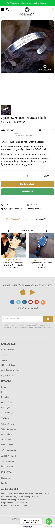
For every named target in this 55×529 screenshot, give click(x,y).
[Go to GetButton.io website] (49, 526)
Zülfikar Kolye (7, 413)
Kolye (3, 387)
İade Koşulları (7, 467)
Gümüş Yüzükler (8, 365)
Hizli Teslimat (7, 435)
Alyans (4, 355)
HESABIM (6, 381)
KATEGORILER (8, 344)
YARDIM (5, 418)
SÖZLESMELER (8, 451)
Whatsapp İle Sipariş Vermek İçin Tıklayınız (29, 3)
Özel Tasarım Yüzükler (10, 370)
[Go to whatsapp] (49, 521)
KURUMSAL (7, 472)
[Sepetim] (53, 9)
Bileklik (4, 392)
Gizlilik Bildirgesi (8, 456)
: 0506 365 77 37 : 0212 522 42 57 (15, 501)
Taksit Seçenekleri (47, 130)
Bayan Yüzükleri (8, 376)
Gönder (48, 319)
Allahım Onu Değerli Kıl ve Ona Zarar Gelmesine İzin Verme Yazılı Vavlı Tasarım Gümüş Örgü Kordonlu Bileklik (14, 264)
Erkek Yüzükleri (7, 350)
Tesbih (4, 360)
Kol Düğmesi (6, 408)
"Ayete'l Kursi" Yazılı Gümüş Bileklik (41, 264)
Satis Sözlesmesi (8, 462)
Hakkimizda (6, 478)
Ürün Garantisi (7, 445)
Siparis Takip (6, 440)
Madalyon (5, 397)
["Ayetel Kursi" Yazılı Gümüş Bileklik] (41, 245)
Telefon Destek (7, 424)
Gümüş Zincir (7, 402)
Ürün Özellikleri (12, 219)
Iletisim (4, 483)
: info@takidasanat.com (14, 506)
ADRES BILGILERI (9, 489)
